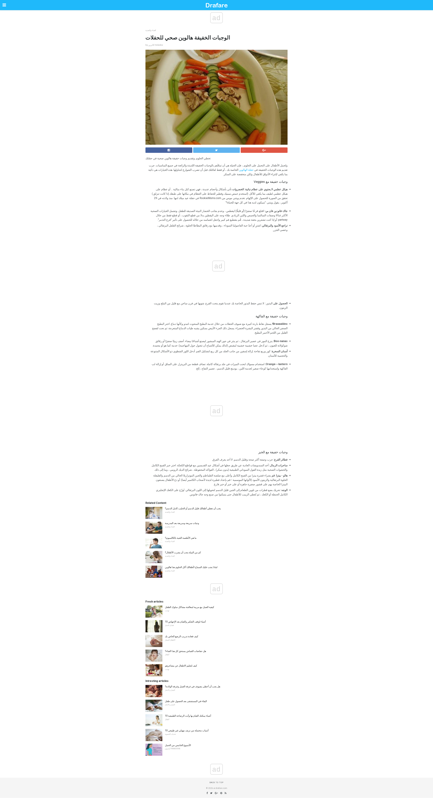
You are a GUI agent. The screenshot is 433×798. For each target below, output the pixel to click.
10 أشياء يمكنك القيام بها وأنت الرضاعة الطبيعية (188, 715)
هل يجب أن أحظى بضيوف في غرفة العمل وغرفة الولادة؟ (192, 686)
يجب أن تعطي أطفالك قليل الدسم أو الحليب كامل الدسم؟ (193, 508)
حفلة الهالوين (246, 169)
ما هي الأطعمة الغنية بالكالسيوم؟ (181, 538)
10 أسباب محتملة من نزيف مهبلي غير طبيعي (187, 730)
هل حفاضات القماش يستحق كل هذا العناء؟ (185, 651)
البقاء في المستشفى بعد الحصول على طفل (186, 701)
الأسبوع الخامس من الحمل (178, 745)
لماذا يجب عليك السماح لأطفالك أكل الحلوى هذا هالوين (191, 567)
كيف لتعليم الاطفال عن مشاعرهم (181, 665)
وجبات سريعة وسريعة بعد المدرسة (182, 523)
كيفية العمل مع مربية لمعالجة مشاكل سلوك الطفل (189, 607)
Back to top (217, 782)
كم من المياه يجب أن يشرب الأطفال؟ (183, 552)
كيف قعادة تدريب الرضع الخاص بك (181, 636)
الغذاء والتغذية (150, 30)
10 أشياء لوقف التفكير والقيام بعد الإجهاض (185, 621)
